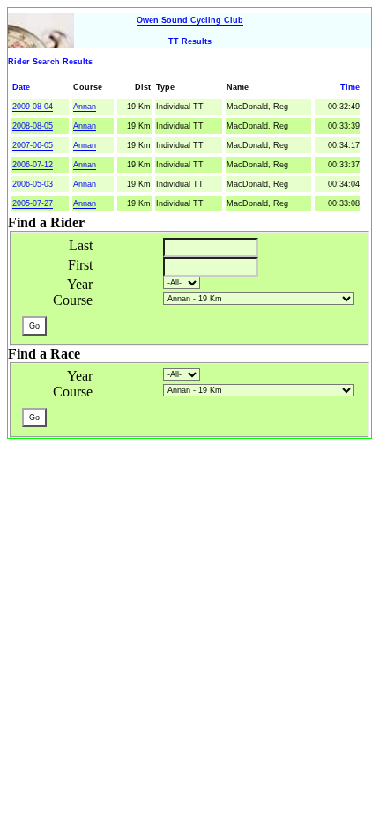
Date (21, 87)
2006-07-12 (32, 164)
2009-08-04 (32, 106)
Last (81, 245)
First (80, 264)
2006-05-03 (32, 184)
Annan (84, 106)
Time (350, 87)
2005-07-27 (32, 203)
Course (73, 299)
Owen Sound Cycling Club (190, 20)
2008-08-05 (32, 126)
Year (80, 284)
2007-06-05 (32, 145)
